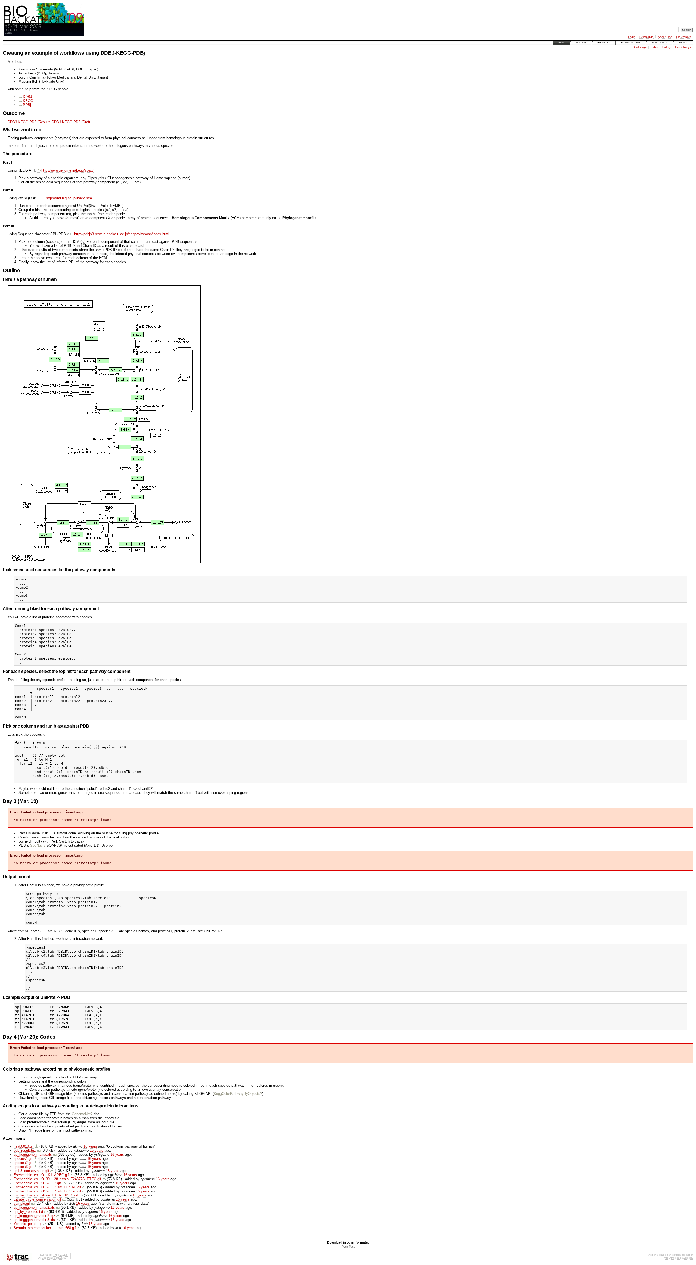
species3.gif (23, 1167)
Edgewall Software (53, 1257)
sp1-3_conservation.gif (31, 1171)
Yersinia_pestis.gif (28, 1224)
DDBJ (27, 97)
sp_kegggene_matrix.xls (33, 1154)
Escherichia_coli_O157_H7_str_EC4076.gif (47, 1187)
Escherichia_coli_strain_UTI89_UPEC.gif (46, 1195)
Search (682, 42)
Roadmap (603, 42)
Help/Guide (646, 36)
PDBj (27, 105)
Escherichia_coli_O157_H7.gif (37, 1183)
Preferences (683, 36)
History (666, 47)
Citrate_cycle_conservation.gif (37, 1199)
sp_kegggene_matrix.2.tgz (34, 1216)
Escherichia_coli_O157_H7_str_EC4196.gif (47, 1191)
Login (631, 36)
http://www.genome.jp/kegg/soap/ (67, 170)
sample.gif (22, 1203)
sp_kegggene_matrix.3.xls (34, 1220)
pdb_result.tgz (25, 1150)
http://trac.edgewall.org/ (678, 1257)
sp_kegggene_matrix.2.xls (34, 1207)
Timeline (581, 42)
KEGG (28, 101)
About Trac (665, 36)
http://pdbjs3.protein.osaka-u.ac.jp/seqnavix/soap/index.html (121, 234)
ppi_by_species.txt (28, 1212)
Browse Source (630, 42)
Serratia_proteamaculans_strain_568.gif (45, 1228)
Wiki (561, 42)
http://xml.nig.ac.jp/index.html (69, 198)
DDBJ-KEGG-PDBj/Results (29, 122)
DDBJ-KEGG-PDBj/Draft (71, 122)
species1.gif (23, 1159)
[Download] (36, 1146)
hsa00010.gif (24, 1146)
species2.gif (23, 1163)
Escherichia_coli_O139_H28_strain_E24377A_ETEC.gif (57, 1179)
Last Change (683, 47)
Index (654, 47)
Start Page (640, 47)
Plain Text (348, 1246)
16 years (90, 1146)
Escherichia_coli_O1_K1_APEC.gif (41, 1175)
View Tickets (659, 42)
